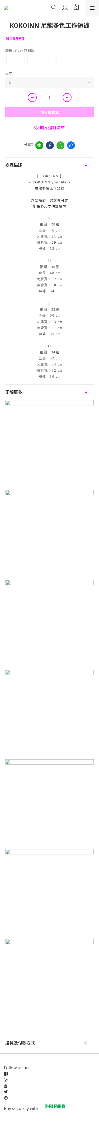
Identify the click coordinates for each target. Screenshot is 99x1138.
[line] (39, 145)
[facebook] (50, 145)
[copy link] (71, 145)
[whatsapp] (60, 145)
